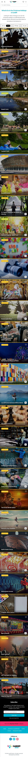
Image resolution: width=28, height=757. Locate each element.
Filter (17, 25)
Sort (25, 25)
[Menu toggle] (2, 2)
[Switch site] (18, 2)
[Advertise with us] (26, 2)
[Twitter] (14, 739)
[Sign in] (4, 2)
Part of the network (14, 723)
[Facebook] (10, 739)
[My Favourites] (23, 2)
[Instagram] (17, 739)
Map (4, 25)
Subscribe (14, 715)
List (9, 25)
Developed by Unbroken (14, 754)
